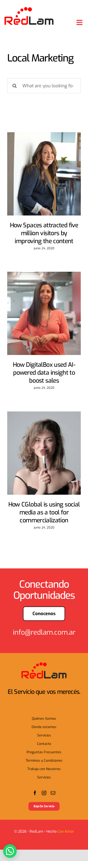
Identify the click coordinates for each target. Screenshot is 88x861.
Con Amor (66, 831)
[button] (10, 851)
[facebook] (35, 793)
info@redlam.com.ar (44, 632)
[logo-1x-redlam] (29, 9)
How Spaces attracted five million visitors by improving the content (44, 233)
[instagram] (44, 793)
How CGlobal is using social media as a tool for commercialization (44, 512)
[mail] (53, 793)
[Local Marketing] (44, 173)
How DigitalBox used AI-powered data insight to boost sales (44, 373)
